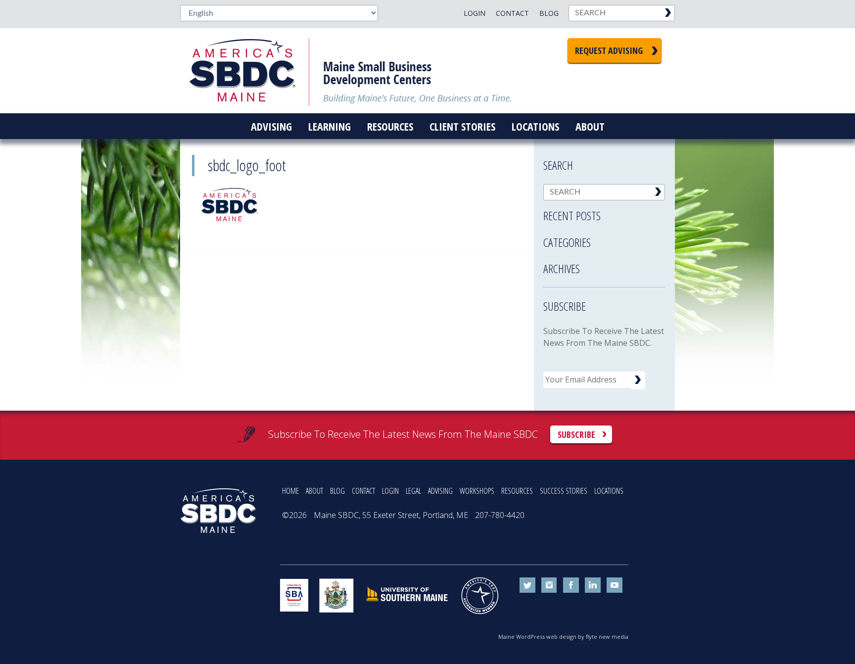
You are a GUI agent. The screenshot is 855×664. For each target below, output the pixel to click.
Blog (549, 13)
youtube (614, 585)
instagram (549, 585)
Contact (512, 13)
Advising (271, 126)
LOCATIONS (608, 490)
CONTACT (363, 490)
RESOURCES (517, 490)
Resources (390, 126)
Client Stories (462, 126)
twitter (527, 585)
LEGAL (413, 490)
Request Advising (609, 50)
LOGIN (390, 490)
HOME (290, 490)
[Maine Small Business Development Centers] (249, 70)
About (590, 126)
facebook (571, 585)
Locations (535, 126)
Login (474, 13)
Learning (329, 126)
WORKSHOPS (477, 490)
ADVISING (440, 490)
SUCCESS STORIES (563, 490)
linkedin (593, 585)
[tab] (604, 213)
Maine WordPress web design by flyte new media (563, 636)
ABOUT (314, 490)
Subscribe (576, 434)
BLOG (337, 490)
